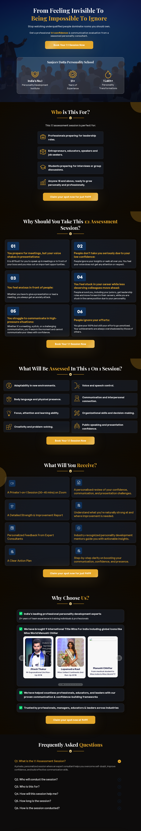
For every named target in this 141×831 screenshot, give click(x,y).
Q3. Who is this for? (27, 786)
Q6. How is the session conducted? (37, 808)
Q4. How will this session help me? (36, 793)
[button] (22, 658)
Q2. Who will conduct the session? (36, 779)
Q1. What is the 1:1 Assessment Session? (40, 761)
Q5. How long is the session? (32, 801)
